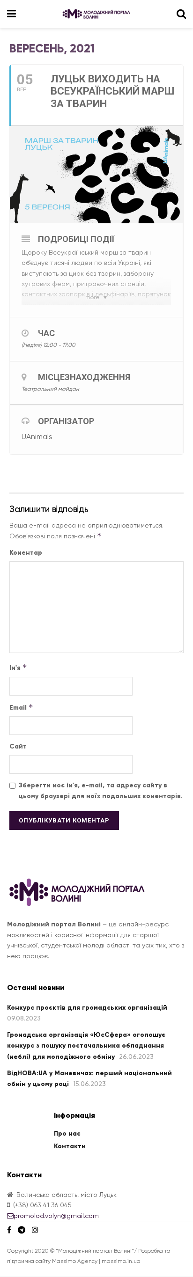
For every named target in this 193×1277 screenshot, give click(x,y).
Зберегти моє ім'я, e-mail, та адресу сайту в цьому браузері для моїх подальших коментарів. (101, 790)
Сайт (18, 746)
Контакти (70, 1146)
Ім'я (18, 667)
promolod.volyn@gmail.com (56, 1215)
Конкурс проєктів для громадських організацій (87, 1008)
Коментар (25, 553)
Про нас (67, 1134)
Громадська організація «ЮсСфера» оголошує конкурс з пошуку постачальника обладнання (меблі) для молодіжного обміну (86, 1046)
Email (21, 707)
